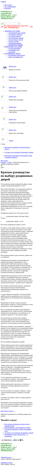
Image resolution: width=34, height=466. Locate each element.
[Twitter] (17, 440)
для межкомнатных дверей (17, 33)
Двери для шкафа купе (15, 57)
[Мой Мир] (21, 440)
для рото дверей (13, 41)
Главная (3, 1)
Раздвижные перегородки (16, 55)
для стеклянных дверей (15, 38)
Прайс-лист (12, 66)
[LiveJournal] (23, 440)
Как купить (8, 5)
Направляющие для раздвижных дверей (17, 427)
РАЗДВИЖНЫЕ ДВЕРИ (12, 53)
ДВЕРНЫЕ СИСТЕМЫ (12, 31)
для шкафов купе (13, 50)
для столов (11, 52)
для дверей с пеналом (15, 34)
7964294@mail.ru (6, 457)
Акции (11, 140)
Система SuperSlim (14, 48)
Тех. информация (10, 6)
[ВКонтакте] (15, 440)
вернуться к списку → (8, 411)
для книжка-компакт (15, 43)
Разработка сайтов (7, 462)
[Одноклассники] (19, 440)
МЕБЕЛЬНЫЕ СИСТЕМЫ (13, 46)
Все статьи (4, 160)
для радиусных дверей (15, 40)
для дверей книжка (14, 36)
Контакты (8, 8)
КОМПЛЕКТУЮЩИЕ (15, 45)
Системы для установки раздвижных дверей (19, 433)
